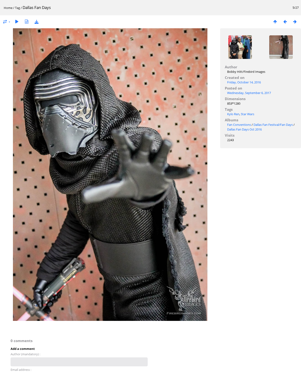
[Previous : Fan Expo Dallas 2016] (285, 21)
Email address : (21, 370)
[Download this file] (36, 21)
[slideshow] (17, 21)
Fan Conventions (239, 125)
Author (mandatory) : (25, 354)
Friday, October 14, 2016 (244, 82)
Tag (17, 8)
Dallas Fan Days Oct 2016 (244, 129)
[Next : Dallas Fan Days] (295, 21)
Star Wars (247, 114)
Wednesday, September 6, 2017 (249, 93)
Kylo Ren (233, 114)
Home (8, 8)
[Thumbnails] (275, 21)
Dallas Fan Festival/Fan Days (273, 125)
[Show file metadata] (27, 21)
